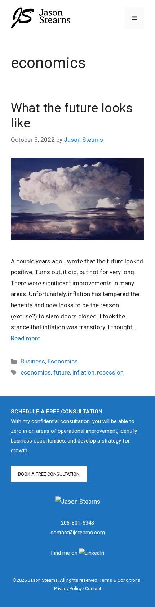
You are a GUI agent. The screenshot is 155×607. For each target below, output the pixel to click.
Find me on (65, 553)
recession (110, 372)
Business (33, 361)
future (61, 372)
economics (36, 372)
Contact (93, 588)
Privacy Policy (68, 588)
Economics (63, 361)
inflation (83, 372)
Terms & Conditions (119, 580)
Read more (25, 338)
